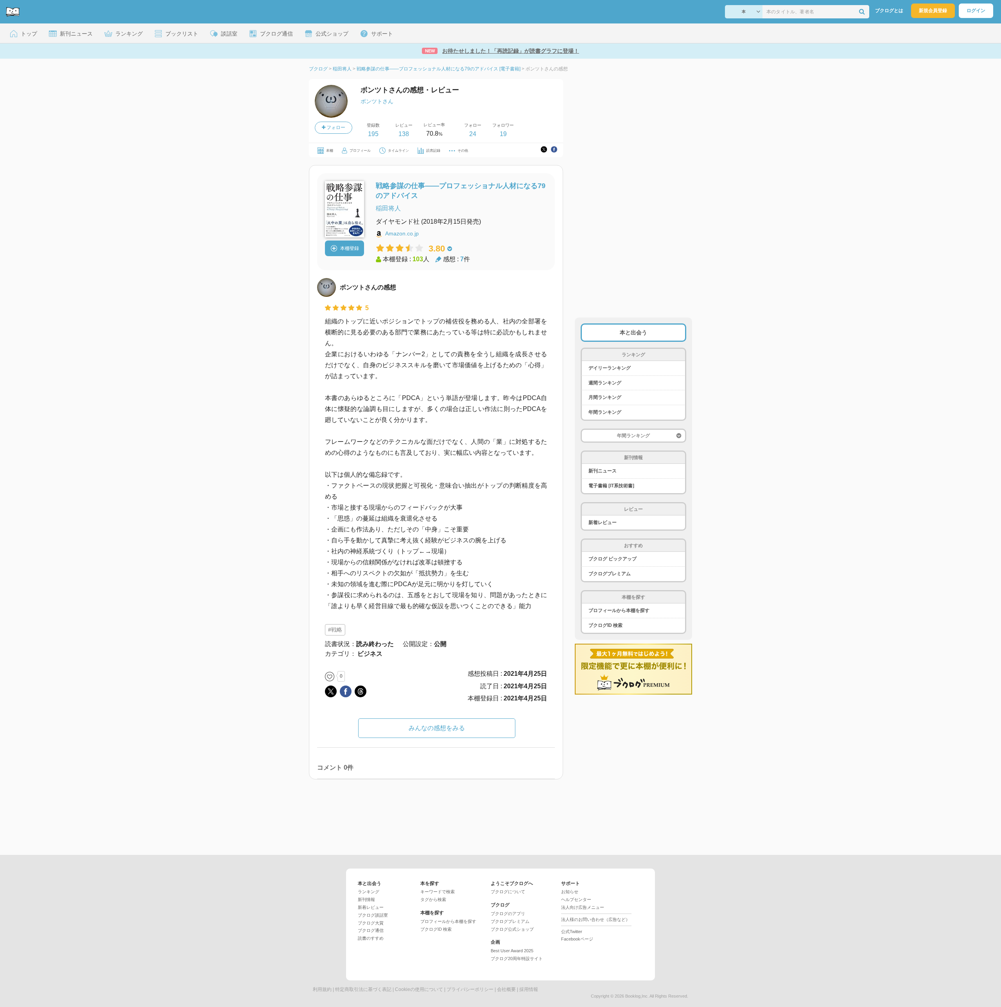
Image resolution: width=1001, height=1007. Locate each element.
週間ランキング (604, 383)
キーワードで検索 (437, 891)
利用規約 (322, 989)
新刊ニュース (602, 471)
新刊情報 (366, 899)
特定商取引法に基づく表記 (363, 989)
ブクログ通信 (371, 930)
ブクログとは (889, 10)
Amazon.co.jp (402, 233)
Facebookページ (577, 939)
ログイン (976, 10)
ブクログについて (508, 891)
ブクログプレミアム (609, 573)
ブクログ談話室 (373, 915)
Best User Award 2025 (512, 950)
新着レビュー (602, 522)
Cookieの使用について (419, 989)
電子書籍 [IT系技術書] (611, 485)
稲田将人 (388, 208)
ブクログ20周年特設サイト (517, 958)
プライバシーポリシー (470, 989)
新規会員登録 (933, 10)
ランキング (368, 891)
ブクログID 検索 (605, 625)
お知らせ (569, 891)
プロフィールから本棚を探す (618, 610)
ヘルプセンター (576, 899)
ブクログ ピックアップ (612, 559)
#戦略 (335, 629)
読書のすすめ (371, 938)
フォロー (335, 127)
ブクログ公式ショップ (512, 929)
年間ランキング (604, 412)
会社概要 (506, 989)
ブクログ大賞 (371, 923)
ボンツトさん (377, 101)
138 (403, 134)
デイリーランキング (609, 368)
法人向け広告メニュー (582, 907)
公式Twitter (571, 931)
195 (373, 134)
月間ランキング (604, 397)
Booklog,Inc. (637, 996)
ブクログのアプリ (508, 913)
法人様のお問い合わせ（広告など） (595, 919)
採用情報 (528, 989)
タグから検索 (433, 899)
